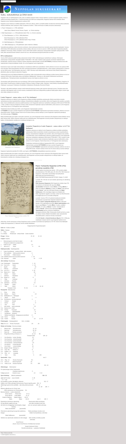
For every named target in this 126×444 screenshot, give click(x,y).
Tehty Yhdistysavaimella (6, 433)
